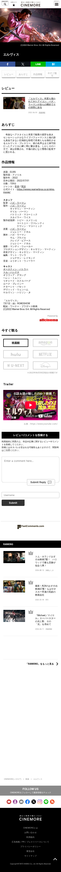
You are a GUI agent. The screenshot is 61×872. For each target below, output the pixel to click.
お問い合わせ (30, 832)
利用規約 (6, 441)
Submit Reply (38, 482)
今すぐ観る (52, 74)
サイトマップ (30, 856)
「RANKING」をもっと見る (40, 664)
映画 (27, 779)
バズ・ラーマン (18, 203)
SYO (47, 600)
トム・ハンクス (11, 272)
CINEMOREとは (30, 828)
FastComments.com (32, 526)
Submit (13, 502)
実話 (23, 186)
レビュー (8, 74)
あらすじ (23, 74)
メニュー (56, 3)
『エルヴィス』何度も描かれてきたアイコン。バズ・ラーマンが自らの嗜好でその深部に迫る (42, 103)
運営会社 (30, 851)
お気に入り (13, 4)
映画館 (16, 342)
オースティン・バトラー (15, 269)
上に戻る (55, 859)
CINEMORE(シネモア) (12, 779)
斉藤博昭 (42, 112)
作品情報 (37, 74)
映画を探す (5, 3)
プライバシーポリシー (30, 846)
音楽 (17, 186)
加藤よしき (50, 570)
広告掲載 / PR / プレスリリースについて (30, 842)
